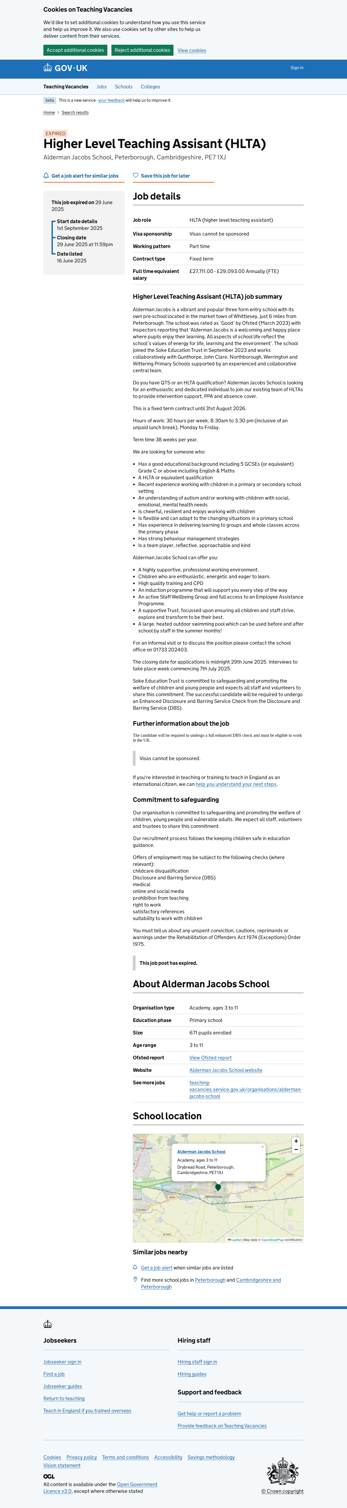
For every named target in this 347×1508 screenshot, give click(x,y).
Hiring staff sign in (197, 1362)
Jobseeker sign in (62, 1362)
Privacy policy (81, 1457)
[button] (218, 1188)
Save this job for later (165, 176)
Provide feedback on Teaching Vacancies (222, 1426)
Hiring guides (192, 1374)
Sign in (297, 67)
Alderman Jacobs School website (225, 1070)
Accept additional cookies (75, 50)
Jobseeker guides (62, 1386)
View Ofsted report (210, 1057)
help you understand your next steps (236, 784)
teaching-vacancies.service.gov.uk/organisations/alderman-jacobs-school (245, 1089)
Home (49, 112)
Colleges (150, 86)
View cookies (192, 50)
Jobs (102, 86)
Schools (124, 86)
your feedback (111, 100)
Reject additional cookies (142, 50)
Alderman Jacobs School (201, 1151)
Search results (75, 112)
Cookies (52, 1457)
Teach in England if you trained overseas (87, 1410)
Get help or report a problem (209, 1413)
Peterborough (210, 1280)
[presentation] (218, 1188)
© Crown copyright (282, 1491)
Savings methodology (211, 1457)
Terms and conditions (125, 1457)
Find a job (54, 1374)
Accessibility (168, 1457)
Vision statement (62, 1465)
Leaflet (236, 1240)
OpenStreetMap (272, 1240)
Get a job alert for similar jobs (85, 176)
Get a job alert (156, 1268)
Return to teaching (64, 1398)
